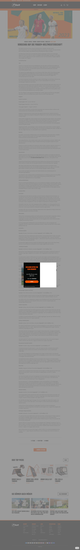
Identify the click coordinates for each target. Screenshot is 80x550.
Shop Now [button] (31, 281)
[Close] (55, 264)
